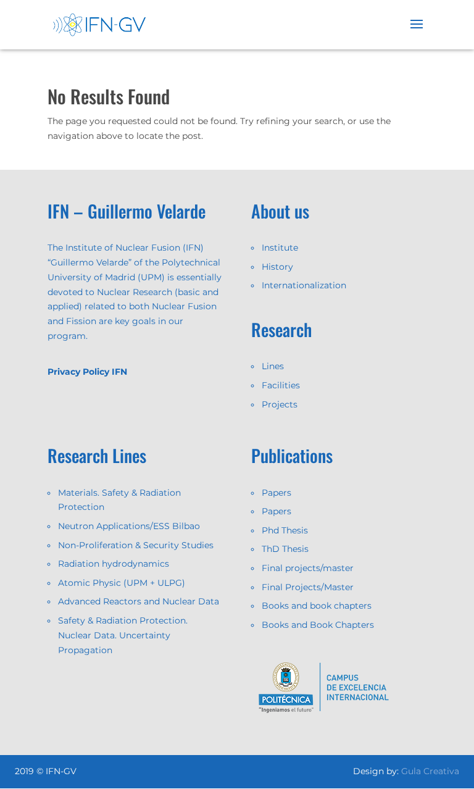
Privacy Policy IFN (87, 372)
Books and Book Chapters (318, 625)
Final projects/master (308, 568)
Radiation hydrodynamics (113, 564)
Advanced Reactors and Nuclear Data (138, 601)
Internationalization (304, 285)
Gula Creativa (430, 771)
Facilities (281, 385)
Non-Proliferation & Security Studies (136, 545)
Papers (276, 493)
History (277, 267)
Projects (279, 404)
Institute (280, 248)
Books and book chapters (317, 606)
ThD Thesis (285, 549)
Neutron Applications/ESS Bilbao (129, 526)
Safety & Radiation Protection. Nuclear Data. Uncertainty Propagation (123, 635)
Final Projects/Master (308, 587)
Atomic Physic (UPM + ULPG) (121, 583)
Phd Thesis (285, 530)
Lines (273, 366)
